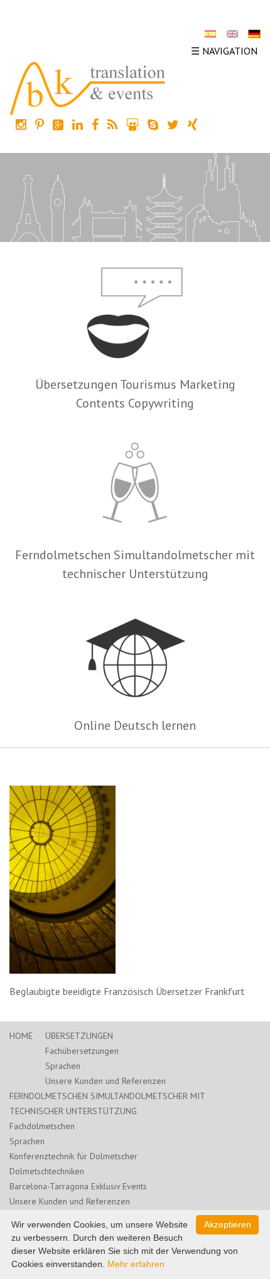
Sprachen (62, 1065)
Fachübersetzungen (82, 1050)
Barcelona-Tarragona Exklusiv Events (78, 1186)
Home (21, 1035)
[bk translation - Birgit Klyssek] (87, 87)
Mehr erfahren (136, 1264)
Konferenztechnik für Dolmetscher (73, 1156)
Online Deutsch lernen (135, 725)
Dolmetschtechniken (46, 1171)
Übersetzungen (79, 1035)
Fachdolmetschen (42, 1126)
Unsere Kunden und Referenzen (105, 1081)
